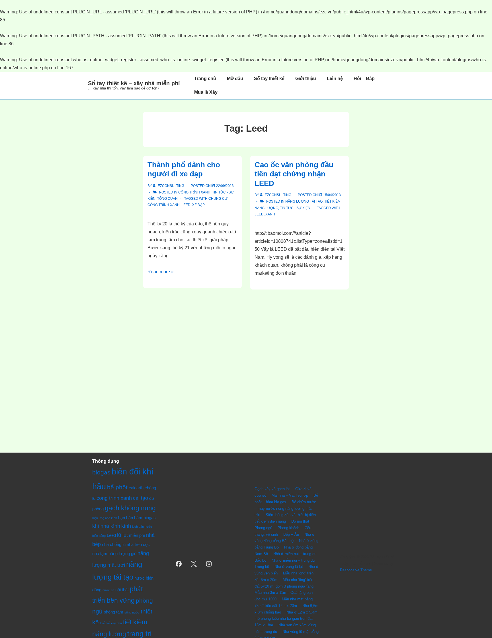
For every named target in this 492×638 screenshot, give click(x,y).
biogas (101, 472)
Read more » (160, 271)
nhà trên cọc (138, 544)
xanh (270, 214)
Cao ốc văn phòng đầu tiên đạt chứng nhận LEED (294, 173)
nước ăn (108, 590)
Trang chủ (205, 78)
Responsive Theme (356, 570)
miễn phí (137, 535)
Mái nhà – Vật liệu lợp (290, 495)
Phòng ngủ (263, 528)
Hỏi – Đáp (364, 78)
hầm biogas (145, 517)
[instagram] (209, 564)
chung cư (217, 199)
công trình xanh (163, 205)
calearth (136, 487)
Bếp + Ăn (291, 534)
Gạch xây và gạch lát (272, 489)
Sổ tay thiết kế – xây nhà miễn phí (134, 83)
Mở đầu (235, 78)
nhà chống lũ (114, 544)
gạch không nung (130, 508)
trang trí (139, 634)
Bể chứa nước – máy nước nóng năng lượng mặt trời (285, 508)
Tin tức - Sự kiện (295, 208)
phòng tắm (113, 612)
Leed (185, 205)
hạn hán (125, 517)
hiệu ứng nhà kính (104, 518)
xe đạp (198, 205)
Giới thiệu (305, 78)
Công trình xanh (194, 192)
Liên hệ (335, 78)
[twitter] (193, 564)
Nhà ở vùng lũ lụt (288, 566)
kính (126, 526)
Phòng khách (288, 528)
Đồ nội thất (300, 521)
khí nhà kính (106, 526)
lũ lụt (122, 535)
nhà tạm (99, 553)
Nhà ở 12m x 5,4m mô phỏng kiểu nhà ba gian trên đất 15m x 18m (286, 618)
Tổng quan (167, 199)
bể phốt (117, 487)
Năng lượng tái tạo (304, 201)
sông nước (132, 612)
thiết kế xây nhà (111, 623)
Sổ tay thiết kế (269, 78)
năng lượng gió (122, 553)
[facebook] (178, 564)
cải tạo (140, 498)
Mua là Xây (206, 92)
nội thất (122, 589)
